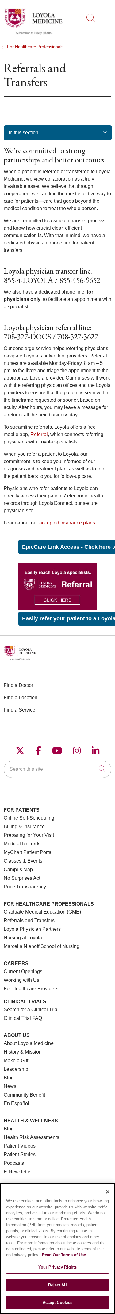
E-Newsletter (18, 1171)
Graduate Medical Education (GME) (42, 911)
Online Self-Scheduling (29, 818)
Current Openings (23, 971)
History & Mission (23, 1052)
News (10, 1086)
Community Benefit (24, 1095)
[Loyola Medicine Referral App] (57, 607)
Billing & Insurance (24, 826)
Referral (39, 434)
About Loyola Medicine (29, 1043)
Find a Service (19, 709)
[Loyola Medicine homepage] (33, 33)
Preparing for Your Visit (29, 835)
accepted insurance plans (67, 522)
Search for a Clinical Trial (31, 1009)
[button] (106, 16)
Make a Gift (16, 1060)
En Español (16, 1103)
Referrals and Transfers (29, 920)
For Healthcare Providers (31, 988)
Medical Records (22, 843)
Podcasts (14, 1163)
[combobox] (57, 769)
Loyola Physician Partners (32, 929)
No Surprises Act (22, 878)
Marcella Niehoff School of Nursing (41, 946)
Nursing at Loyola (23, 937)
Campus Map (18, 869)
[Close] (107, 1192)
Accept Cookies (58, 1302)
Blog (9, 1077)
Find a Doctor (18, 685)
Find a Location (20, 697)
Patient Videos (20, 1145)
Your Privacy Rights (57, 1267)
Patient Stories (20, 1154)
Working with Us (21, 980)
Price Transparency (25, 886)
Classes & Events (23, 861)
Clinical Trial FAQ (23, 1018)
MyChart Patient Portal (28, 852)
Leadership (16, 1069)
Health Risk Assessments (31, 1137)
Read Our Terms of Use (64, 1255)
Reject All (57, 1285)
